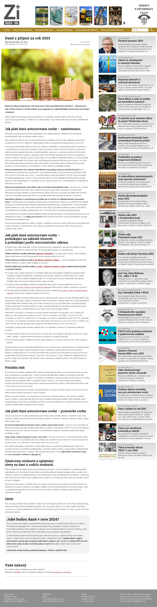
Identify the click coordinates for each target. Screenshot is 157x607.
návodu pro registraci (62, 572)
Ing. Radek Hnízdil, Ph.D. (125, 309)
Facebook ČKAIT (88, 596)
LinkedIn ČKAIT (87, 599)
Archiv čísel (9, 594)
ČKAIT (84, 594)
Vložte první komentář (81, 44)
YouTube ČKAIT (87, 601)
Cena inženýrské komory (87, 30)
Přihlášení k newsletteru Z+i (15, 601)
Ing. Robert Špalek (123, 38)
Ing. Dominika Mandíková (126, 445)
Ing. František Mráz (124, 329)
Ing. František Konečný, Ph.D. (127, 116)
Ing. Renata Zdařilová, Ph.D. (126, 135)
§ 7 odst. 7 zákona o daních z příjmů (50, 266)
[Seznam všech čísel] (124, 23)
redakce (120, 232)
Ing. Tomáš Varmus (124, 425)
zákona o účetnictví (44, 253)
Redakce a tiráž (10, 596)
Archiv (7, 30)
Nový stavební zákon (23, 30)
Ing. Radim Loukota (124, 212)
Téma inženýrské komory (112, 30)
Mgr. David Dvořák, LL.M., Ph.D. (16, 42)
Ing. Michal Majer (123, 77)
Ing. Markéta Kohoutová (125, 57)
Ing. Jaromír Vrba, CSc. (125, 367)
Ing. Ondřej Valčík (123, 154)
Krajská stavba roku (44, 30)
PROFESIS (47, 594)
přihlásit (17, 572)
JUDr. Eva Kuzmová (124, 174)
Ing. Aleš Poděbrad (124, 348)
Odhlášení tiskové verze (14, 599)
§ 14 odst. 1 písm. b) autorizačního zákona (33, 287)
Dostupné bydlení (64, 30)
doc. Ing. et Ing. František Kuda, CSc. (129, 96)
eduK (45, 596)
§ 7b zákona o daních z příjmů (46, 260)
